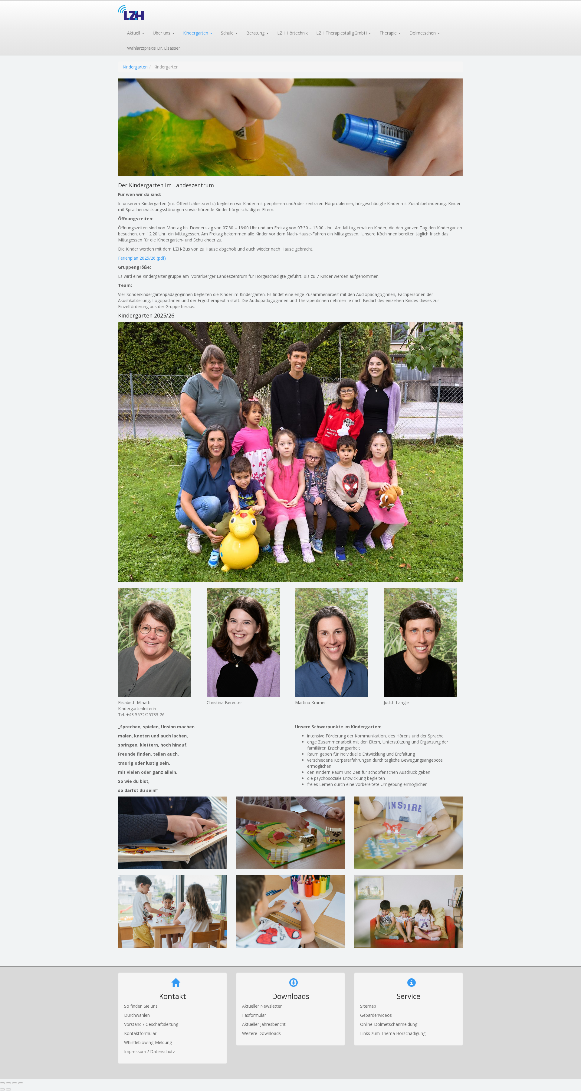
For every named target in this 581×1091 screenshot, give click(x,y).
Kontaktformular (140, 1033)
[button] (135, 32)
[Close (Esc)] (2, 1083)
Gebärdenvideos (376, 1015)
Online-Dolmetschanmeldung (388, 1024)
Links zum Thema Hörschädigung (392, 1033)
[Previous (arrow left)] (2, 1089)
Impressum (135, 1051)
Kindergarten (135, 67)
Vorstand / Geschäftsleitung (151, 1024)
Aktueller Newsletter (262, 1006)
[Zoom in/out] (20, 1083)
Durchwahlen (137, 1015)
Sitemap (368, 1006)
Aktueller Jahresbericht (264, 1024)
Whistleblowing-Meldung (148, 1042)
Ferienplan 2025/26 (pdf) (142, 258)
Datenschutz (162, 1051)
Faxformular (254, 1015)
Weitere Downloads (261, 1033)
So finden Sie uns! (141, 1006)
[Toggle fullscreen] (14, 1083)
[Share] (8, 1083)
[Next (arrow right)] (8, 1089)
